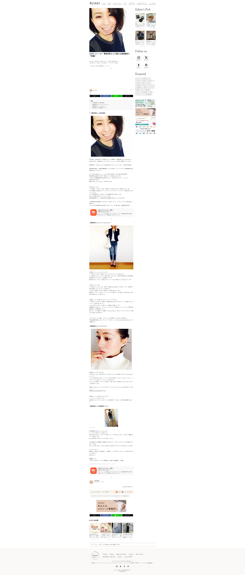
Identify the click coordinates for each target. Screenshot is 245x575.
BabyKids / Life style (109, 557)
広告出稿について (130, 561)
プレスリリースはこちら (115, 561)
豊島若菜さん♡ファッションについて (101, 104)
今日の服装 (145, 92)
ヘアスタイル (151, 85)
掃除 (145, 87)
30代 (145, 85)
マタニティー (139, 94)
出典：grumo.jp (92, 427)
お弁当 (138, 83)
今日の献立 (147, 89)
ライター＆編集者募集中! (148, 562)
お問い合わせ (123, 561)
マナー (138, 92)
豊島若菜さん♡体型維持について (100, 107)
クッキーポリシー (115, 562)
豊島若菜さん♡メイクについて (99, 106)
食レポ (138, 78)
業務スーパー (139, 89)
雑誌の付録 (139, 87)
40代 (149, 83)
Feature (120, 557)
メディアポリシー (99, 562)
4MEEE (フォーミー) (139, 562)
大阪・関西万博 (148, 94)
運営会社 (132, 562)
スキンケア (152, 87)
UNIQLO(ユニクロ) (146, 78)
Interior (131, 554)
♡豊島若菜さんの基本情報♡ (99, 102)
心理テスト (151, 80)
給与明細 (138, 85)
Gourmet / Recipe (121, 554)
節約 (144, 83)
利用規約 (93, 562)
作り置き (144, 80)
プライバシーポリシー (107, 562)
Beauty (112, 554)
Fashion (105, 554)
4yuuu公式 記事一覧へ (127, 486)
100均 (138, 80)
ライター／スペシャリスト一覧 (124, 562)
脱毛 (151, 92)
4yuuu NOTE (128, 557)
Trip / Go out (139, 554)
